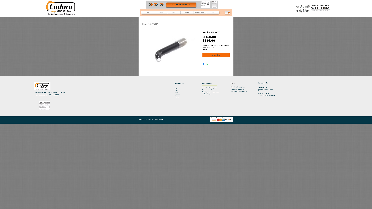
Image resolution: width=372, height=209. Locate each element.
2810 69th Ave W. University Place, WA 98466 (266, 94)
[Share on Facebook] (204, 64)
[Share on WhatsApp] (207, 64)
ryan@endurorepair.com (265, 90)
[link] (227, 13)
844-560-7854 (262, 87)
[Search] (222, 13)
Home (144, 24)
